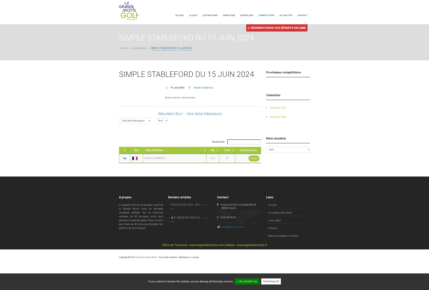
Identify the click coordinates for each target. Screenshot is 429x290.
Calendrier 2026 (277, 116)
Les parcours (210, 15)
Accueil (179, 15)
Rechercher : (219, 141)
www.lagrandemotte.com (207, 245)
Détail (254, 158)
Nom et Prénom (154, 150)
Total (227, 150)
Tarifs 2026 (229, 15)
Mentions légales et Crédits (283, 236)
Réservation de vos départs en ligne (278, 28)
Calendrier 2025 (277, 107)
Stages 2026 (246, 15)
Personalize (271, 281)
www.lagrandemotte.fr (252, 245)
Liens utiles (275, 220)
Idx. (213, 150)
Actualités (285, 15)
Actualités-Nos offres (280, 212)
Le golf (193, 15)
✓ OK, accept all (247, 281)
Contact (302, 15)
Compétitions (266, 15)
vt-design (194, 257)
